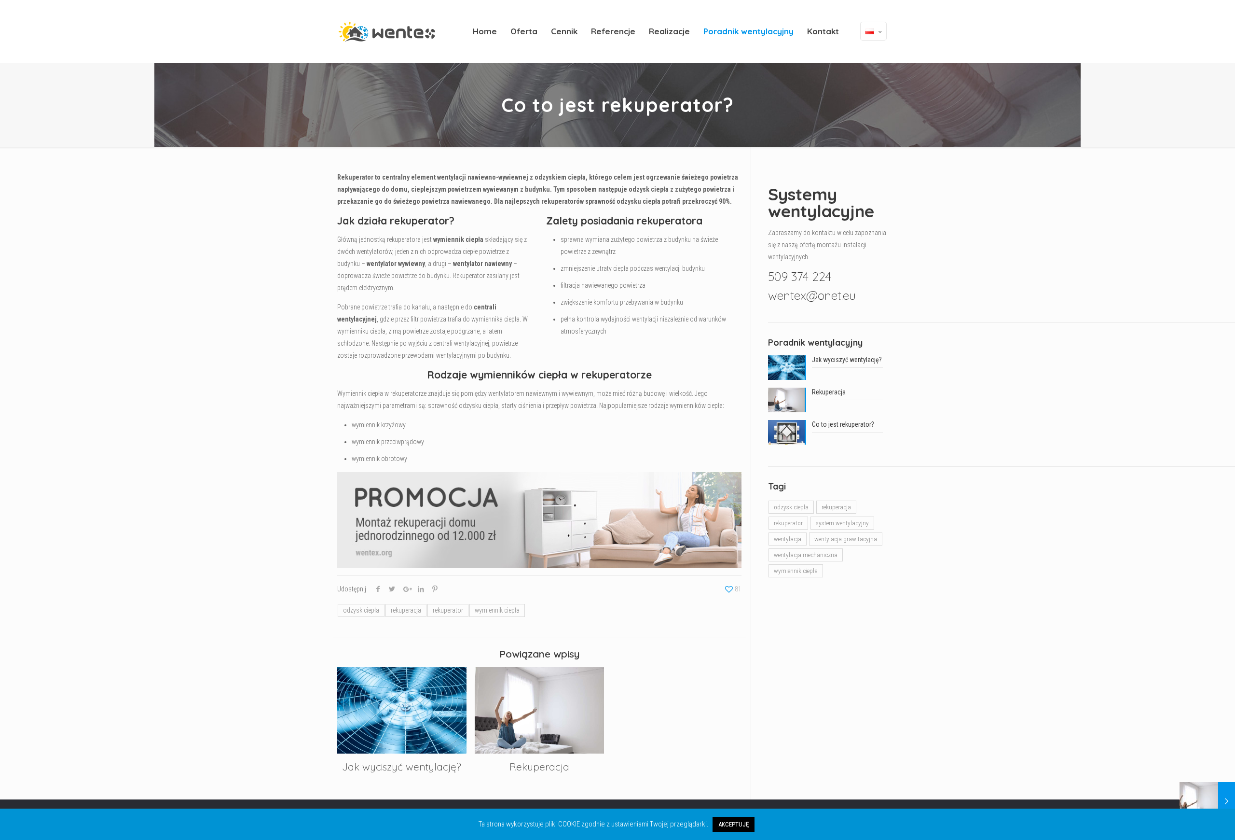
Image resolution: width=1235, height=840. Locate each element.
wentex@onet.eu (812, 295)
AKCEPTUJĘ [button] (733, 824)
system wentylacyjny (842, 523)
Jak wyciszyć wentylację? (401, 766)
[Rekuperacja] (1207, 801)
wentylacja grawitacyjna (845, 539)
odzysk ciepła (361, 610)
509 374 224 (799, 276)
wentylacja (787, 539)
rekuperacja (406, 610)
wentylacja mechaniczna (805, 555)
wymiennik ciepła (497, 610)
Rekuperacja (539, 766)
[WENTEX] (387, 31)
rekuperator (448, 610)
